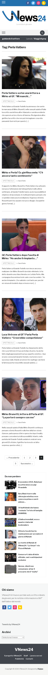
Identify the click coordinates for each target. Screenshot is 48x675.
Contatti (29, 659)
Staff (26, 656)
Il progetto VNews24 (13, 656)
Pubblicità (19, 659)
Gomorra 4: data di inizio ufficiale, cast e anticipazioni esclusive (30, 557)
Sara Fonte (22, 101)
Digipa (40, 669)
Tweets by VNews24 (11, 624)
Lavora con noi (36, 656)
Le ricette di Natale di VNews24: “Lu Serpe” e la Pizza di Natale (29, 545)
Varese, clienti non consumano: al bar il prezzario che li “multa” (28, 569)
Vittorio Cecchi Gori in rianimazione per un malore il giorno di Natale (30, 534)
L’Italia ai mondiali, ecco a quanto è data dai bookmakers (28, 522)
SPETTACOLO (8, 101)
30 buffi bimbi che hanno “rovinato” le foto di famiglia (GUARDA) (30, 510)
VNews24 (24, 649)
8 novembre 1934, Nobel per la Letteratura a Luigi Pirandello (30, 485)
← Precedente (12, 458)
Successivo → (27, 463)
